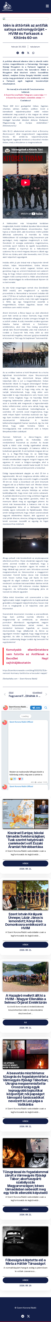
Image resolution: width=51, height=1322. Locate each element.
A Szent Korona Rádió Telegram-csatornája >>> (25, 95)
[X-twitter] (28, 1316)
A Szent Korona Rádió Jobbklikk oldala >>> (25, 97)
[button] (17, 53)
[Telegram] (22, 1316)
